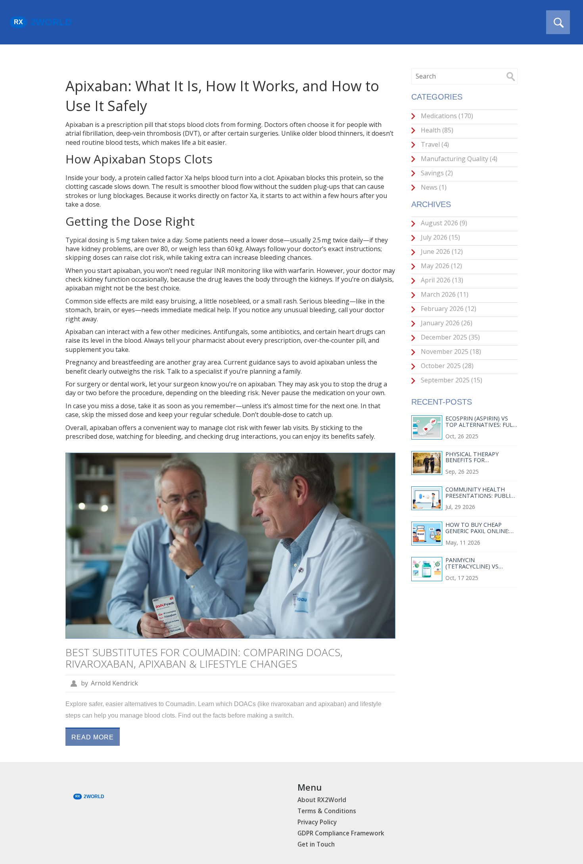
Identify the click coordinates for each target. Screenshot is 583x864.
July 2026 (439, 237)
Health (436, 130)
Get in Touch (316, 844)
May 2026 (440, 265)
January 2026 (445, 323)
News (433, 187)
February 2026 (447, 308)
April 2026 (441, 280)
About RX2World (321, 800)
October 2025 (446, 365)
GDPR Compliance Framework (340, 833)
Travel (434, 144)
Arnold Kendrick (114, 683)
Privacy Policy (317, 822)
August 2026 (443, 223)
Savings (436, 173)
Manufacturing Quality (458, 158)
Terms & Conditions (326, 811)
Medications (446, 115)
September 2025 (450, 380)
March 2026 (443, 294)
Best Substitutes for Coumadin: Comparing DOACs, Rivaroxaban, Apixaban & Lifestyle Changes (204, 658)
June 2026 (441, 251)
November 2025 (450, 351)
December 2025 (449, 337)
